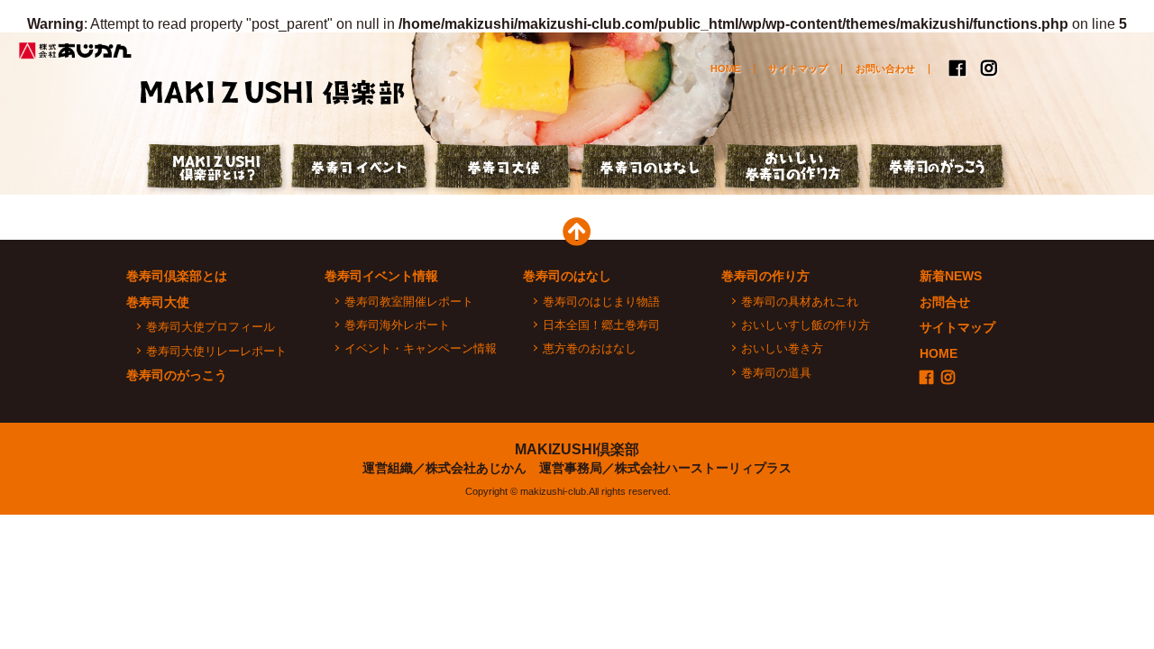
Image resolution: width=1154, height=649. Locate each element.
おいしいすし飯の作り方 (805, 325)
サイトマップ (798, 68)
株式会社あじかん (76, 50)
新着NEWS (951, 276)
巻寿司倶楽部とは (176, 276)
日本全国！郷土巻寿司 (601, 325)
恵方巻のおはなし (590, 348)
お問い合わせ (885, 68)
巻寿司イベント (360, 169)
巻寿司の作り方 (765, 276)
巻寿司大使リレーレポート (216, 351)
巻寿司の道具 (776, 372)
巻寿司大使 (505, 169)
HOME (725, 68)
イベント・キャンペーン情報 (420, 348)
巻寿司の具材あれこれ (799, 301)
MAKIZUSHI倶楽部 (577, 449)
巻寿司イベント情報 (381, 276)
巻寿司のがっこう (938, 169)
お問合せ (945, 302)
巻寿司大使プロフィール (210, 327)
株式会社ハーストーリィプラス (703, 468)
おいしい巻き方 (782, 348)
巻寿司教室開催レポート (408, 301)
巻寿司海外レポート (397, 325)
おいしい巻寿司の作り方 (793, 169)
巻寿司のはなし (649, 169)
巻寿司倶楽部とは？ (216, 169)
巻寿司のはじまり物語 (601, 301)
